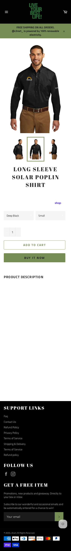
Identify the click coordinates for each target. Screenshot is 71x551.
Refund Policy (11, 427)
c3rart (13, 532)
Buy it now (34, 257)
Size (38, 207)
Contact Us (10, 422)
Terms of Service (13, 438)
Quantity (9, 223)
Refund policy (11, 455)
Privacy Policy (11, 433)
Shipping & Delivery (15, 444)
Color (7, 207)
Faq (6, 416)
